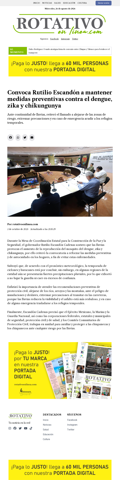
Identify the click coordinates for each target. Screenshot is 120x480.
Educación (69, 3)
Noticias (47, 3)
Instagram (65, 39)
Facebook (54, 39)
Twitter (75, 39)
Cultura (82, 3)
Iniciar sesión (103, 3)
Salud (57, 3)
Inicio (36, 3)
